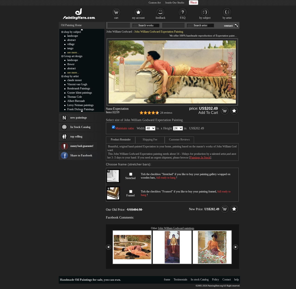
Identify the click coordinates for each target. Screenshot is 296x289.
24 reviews (166, 112)
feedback (160, 17)
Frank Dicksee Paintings (80, 109)
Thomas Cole (74, 96)
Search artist (200, 25)
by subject (204, 17)
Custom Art (155, 2)
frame (167, 279)
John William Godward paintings (176, 228)
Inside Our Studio (174, 2)
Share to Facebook (81, 155)
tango (70, 48)
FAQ (182, 17)
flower (70, 64)
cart (116, 17)
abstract (71, 40)
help (236, 279)
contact (228, 25)
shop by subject (72, 31)
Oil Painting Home (71, 25)
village (70, 44)
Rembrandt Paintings (78, 88)
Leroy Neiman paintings (80, 105)
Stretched (130, 178)
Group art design (73, 56)
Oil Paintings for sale (88, 279)
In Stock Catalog (80, 127)
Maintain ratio (124, 128)
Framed (130, 195)
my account (138, 17)
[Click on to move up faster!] (82, 29)
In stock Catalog (200, 279)
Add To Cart (208, 113)
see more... (73, 52)
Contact (226, 279)
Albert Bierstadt (76, 101)
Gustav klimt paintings (79, 92)
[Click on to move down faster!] (82, 111)
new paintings (78, 117)
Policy (215, 279)
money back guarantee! (81, 146)
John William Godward (119, 31)
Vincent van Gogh (77, 84)
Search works (146, 25)
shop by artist (71, 76)
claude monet (74, 80)
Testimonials (180, 279)
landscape (72, 35)
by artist (227, 17)
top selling (76, 136)
